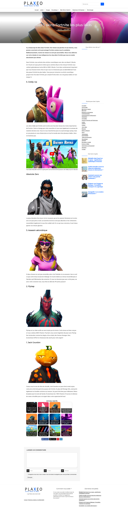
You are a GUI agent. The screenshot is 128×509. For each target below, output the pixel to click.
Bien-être (84, 110)
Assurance (84, 117)
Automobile (84, 107)
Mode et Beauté (86, 130)
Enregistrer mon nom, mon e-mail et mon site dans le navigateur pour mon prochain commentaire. (52, 474)
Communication (86, 113)
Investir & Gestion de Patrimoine (90, 120)
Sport (83, 132)
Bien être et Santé (65, 10)
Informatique (85, 135)
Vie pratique (54, 10)
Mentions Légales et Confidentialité (36, 499)
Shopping (84, 147)
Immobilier (84, 118)
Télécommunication (87, 137)
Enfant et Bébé (85, 144)
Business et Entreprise (78, 10)
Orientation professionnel (88, 145)
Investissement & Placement (89, 115)
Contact (26, 499)
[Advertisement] (93, 73)
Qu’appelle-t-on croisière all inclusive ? (88, 505)
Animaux (84, 140)
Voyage (48, 10)
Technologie (90, 10)
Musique (84, 129)
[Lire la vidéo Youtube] (52, 153)
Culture (83, 125)
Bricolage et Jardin (86, 142)
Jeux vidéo (66, 29)
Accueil (36, 10)
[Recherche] (102, 4)
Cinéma (83, 123)
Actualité (84, 105)
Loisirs (41, 10)
